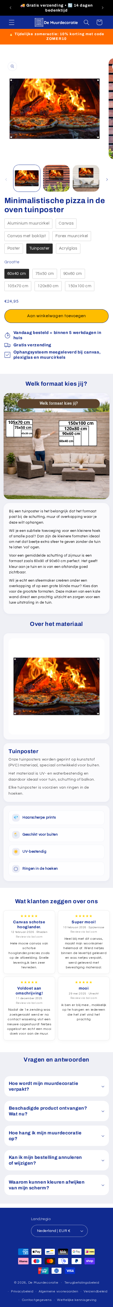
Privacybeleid (22, 1291)
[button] (11, 22)
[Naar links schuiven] (6, 179)
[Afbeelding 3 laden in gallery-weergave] (86, 178)
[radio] (28, 224)
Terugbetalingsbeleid (81, 1282)
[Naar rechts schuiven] (107, 179)
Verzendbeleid (96, 1291)
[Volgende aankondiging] (103, 8)
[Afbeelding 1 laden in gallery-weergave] (26, 178)
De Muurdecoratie (43, 1282)
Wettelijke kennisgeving (77, 1300)
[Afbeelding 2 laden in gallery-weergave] (56, 178)
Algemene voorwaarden (58, 1291)
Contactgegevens (37, 1300)
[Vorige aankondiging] (10, 8)
